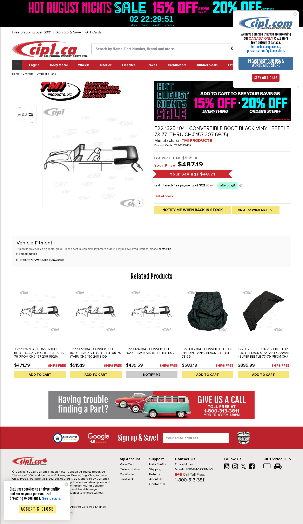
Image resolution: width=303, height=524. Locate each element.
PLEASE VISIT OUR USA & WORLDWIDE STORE (266, 63)
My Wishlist (128, 474)
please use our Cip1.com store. (266, 51)
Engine (34, 65)
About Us (156, 479)
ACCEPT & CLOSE (37, 509)
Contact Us (157, 484)
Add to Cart (40, 375)
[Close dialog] (295, 14)
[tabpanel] (40, 334)
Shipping (155, 469)
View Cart (127, 464)
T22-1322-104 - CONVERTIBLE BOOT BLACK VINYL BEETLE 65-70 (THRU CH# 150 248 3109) (95, 353)
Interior (106, 65)
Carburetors (177, 65)
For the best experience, (266, 47)
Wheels (83, 65)
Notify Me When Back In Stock (192, 210)
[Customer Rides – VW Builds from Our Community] (278, 467)
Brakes (152, 65)
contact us (165, 249)
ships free (57, 366)
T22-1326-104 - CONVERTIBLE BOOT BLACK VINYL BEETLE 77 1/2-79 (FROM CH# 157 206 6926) (40, 353)
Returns (154, 474)
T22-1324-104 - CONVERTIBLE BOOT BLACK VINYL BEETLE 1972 (150, 351)
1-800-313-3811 (190, 480)
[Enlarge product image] (138, 202)
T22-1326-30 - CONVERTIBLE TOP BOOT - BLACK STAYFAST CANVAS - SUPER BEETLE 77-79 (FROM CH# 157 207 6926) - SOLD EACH (263, 354)
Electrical (129, 65)
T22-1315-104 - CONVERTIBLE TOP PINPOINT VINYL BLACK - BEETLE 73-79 (207, 353)
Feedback (127, 479)
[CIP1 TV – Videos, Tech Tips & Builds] (267, 467)
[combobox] (165, 49)
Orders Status (130, 469)
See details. (51, 498)
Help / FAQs (157, 464)
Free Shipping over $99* (32, 32)
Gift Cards (93, 32)
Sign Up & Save (68, 32)
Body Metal (59, 65)
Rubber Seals (207, 65)
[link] (88, 7)
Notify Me (151, 375)
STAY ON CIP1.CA (265, 78)
